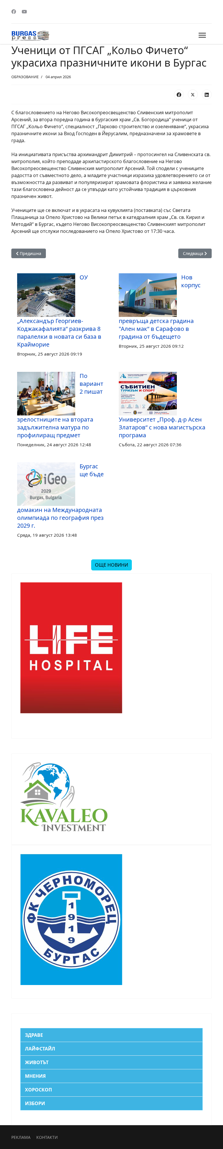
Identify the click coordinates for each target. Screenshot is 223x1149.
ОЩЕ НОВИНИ (111, 565)
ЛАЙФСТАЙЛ (40, 1048)
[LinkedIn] (207, 94)
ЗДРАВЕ (34, 1035)
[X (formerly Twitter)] (193, 94)
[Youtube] (24, 11)
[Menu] (202, 35)
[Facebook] (13, 11)
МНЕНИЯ (35, 1076)
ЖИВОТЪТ (36, 1062)
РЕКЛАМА (20, 1137)
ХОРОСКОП (38, 1089)
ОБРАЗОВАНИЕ (25, 76)
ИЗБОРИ (35, 1103)
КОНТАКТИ (47, 1137)
